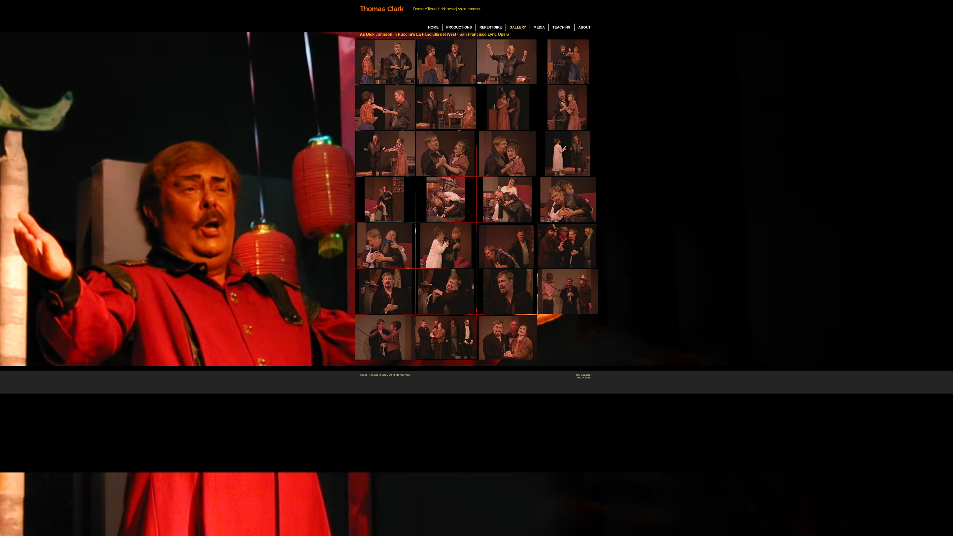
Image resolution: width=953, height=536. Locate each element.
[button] (385, 61)
